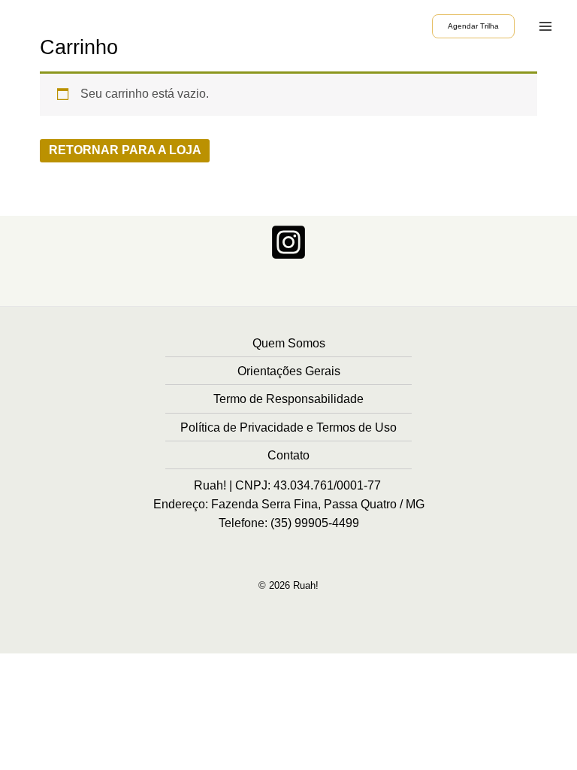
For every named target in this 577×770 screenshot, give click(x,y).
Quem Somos (288, 343)
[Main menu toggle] (546, 26)
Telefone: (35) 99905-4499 (289, 523)
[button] (473, 26)
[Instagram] (288, 242)
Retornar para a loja (125, 150)
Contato (288, 455)
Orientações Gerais (288, 370)
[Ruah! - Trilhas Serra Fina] (60, 26)
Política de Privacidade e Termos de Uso (288, 427)
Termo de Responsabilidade (288, 398)
